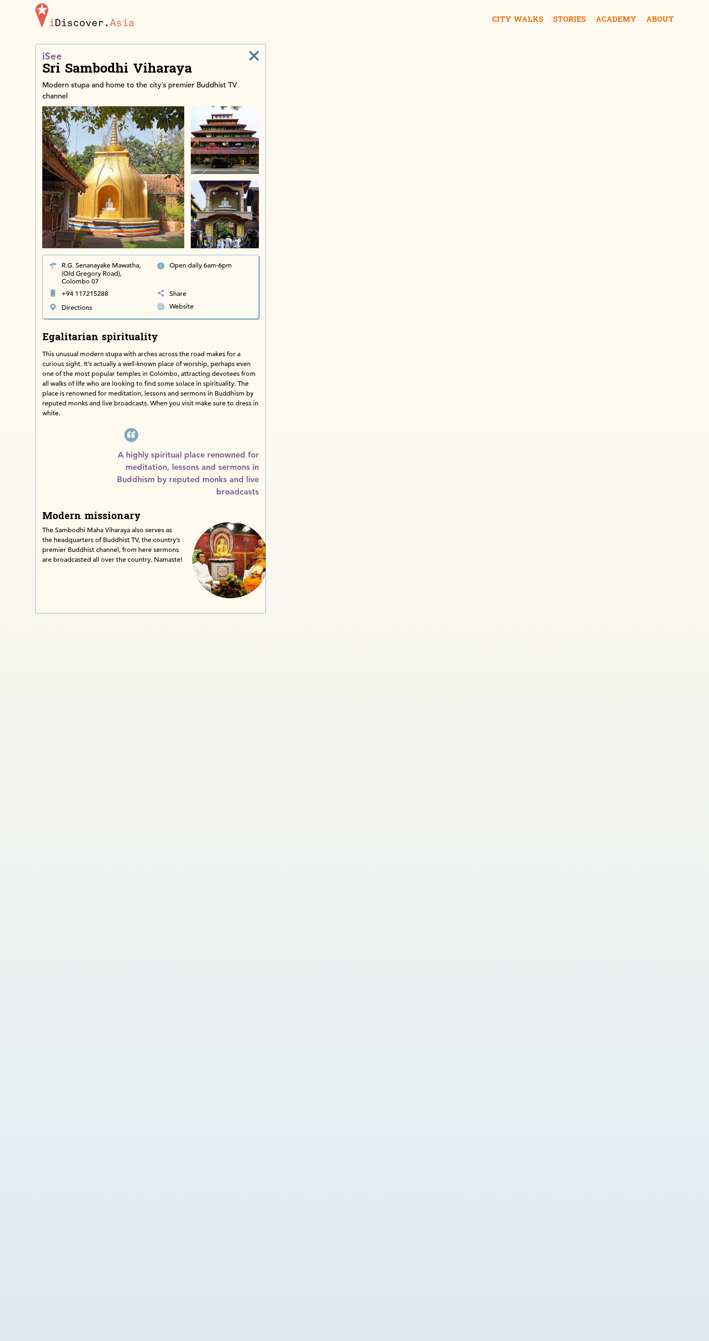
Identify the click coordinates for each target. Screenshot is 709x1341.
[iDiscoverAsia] (84, 17)
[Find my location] (664, 82)
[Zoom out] (664, 66)
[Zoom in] (664, 54)
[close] (254, 56)
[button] (484, 97)
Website (181, 306)
